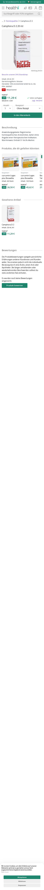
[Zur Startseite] (12, 8)
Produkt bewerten (14, 285)
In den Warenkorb (22, 115)
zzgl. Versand (37, 100)
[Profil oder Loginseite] (36, 8)
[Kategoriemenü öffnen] (3, 8)
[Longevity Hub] (25, 8)
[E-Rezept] (30, 8)
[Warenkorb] (40, 8)
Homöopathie (12, 21)
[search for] (39, 13)
